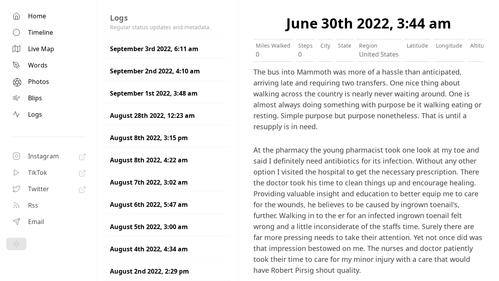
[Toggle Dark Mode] (16, 244)
